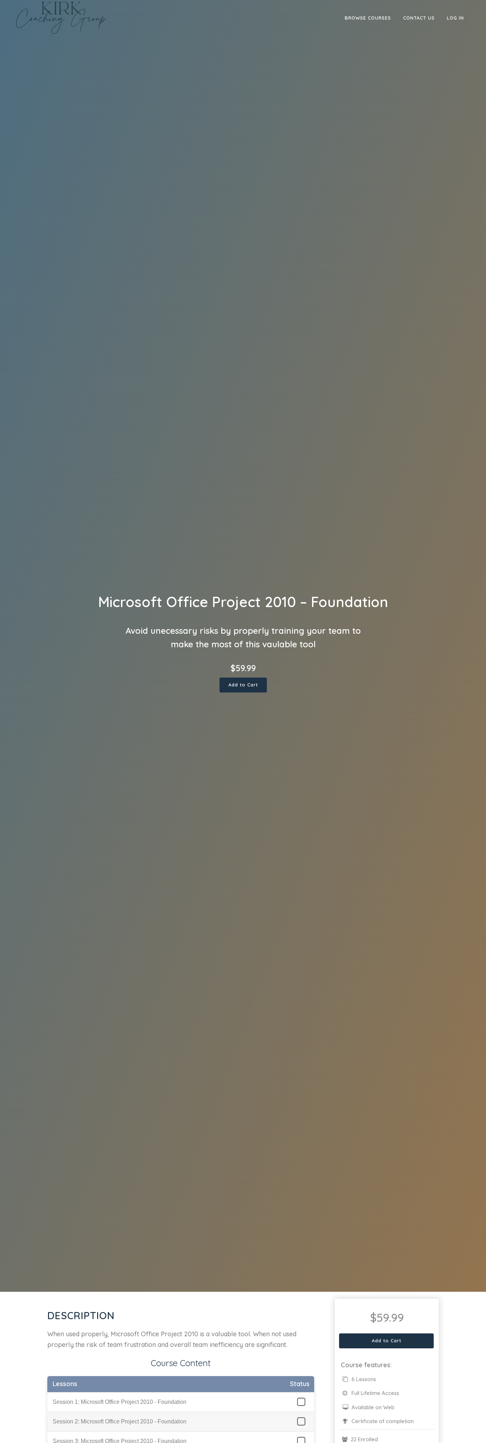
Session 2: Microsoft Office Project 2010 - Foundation (119, 1421)
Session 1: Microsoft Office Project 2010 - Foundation (119, 1402)
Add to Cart (243, 685)
